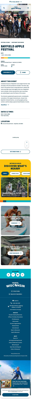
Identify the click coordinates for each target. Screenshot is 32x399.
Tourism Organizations (15, 321)
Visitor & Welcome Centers (15, 340)
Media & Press (15, 323)
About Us (15, 336)
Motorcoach (15, 319)
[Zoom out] (27, 145)
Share (24, 71)
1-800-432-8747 (16, 301)
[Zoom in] (27, 141)
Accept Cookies (15, 394)
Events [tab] (5, 172)
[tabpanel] (15, 185)
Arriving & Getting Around (15, 338)
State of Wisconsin (15, 347)
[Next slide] (28, 21)
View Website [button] (7, 71)
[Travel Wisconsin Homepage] (16, 8)
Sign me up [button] (14, 221)
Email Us (16, 298)
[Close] (28, 378)
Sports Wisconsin (15, 330)
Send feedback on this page (15, 307)
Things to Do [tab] (15, 172)
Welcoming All (15, 342)
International (15, 325)
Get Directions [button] (14, 150)
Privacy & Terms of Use (15, 351)
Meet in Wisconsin (15, 328)
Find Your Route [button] (14, 251)
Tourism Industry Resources (15, 312)
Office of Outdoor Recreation (15, 315)
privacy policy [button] (14, 391)
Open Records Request (15, 345)
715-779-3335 (4, 64)
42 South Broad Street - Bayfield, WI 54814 (11, 61)
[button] (15, 2)
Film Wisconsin (15, 317)
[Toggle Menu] (27, 8)
